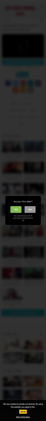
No (30, 209)
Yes (16, 209)
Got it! (23, 411)
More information (23, 417)
